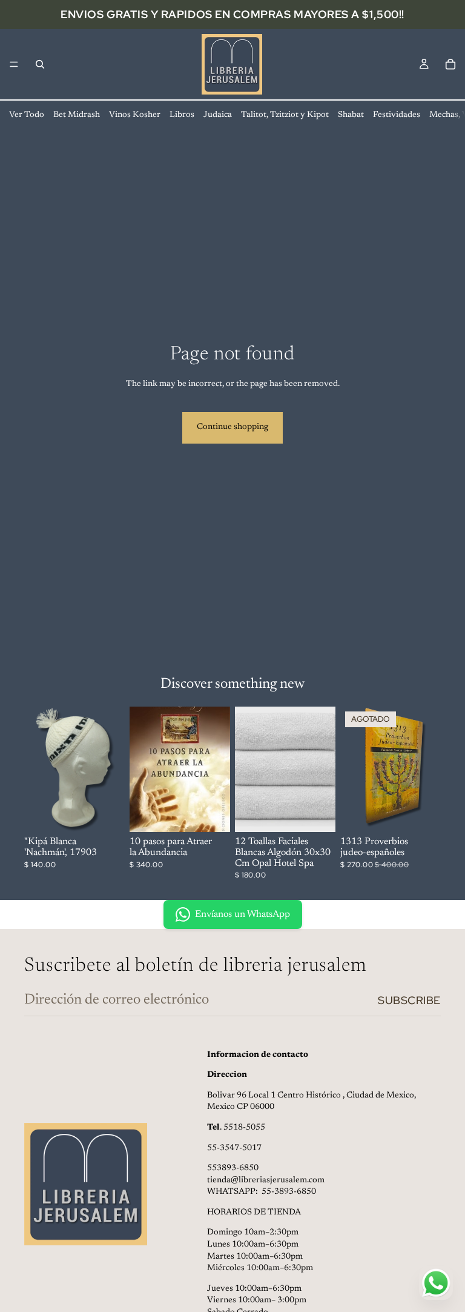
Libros (182, 115)
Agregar (116, 813)
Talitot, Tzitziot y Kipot (285, 115)
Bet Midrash (76, 115)
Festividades (396, 115)
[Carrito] (450, 64)
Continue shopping (232, 427)
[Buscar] (40, 64)
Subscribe (409, 1000)
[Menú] (14, 64)
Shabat (351, 115)
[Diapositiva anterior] (248, 769)
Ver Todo (26, 115)
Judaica (217, 115)
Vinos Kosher (134, 115)
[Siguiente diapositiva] (322, 769)
